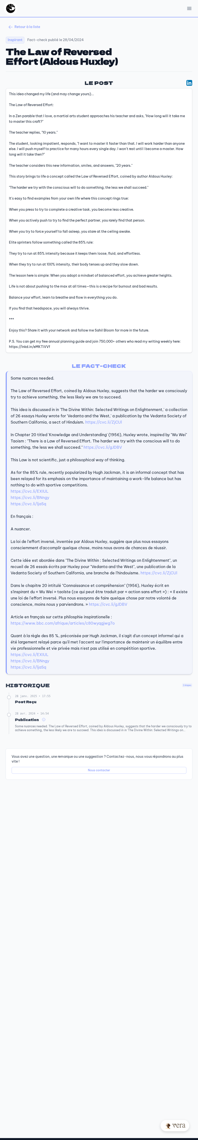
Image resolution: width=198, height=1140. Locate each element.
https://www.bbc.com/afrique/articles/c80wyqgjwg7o (63, 623)
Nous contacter (99, 770)
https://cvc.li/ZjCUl (103, 422)
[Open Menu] (189, 8)
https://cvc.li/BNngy (30, 497)
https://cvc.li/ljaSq (28, 503)
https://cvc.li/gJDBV (103, 447)
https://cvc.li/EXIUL (30, 491)
